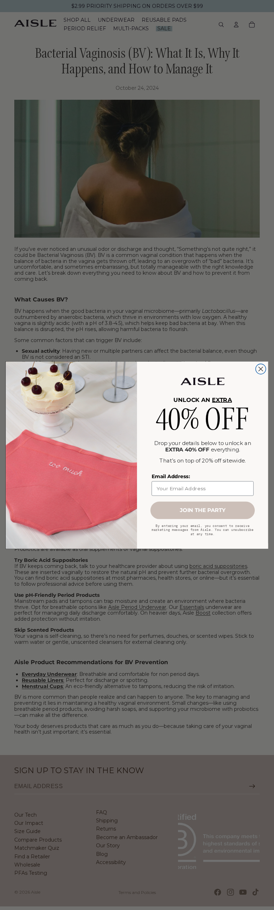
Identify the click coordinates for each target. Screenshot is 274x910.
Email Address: (171, 476)
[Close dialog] (261, 369)
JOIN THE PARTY (202, 510)
